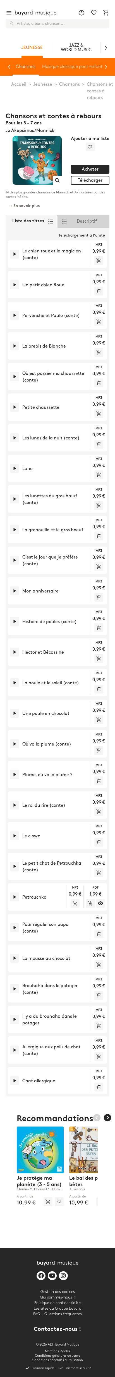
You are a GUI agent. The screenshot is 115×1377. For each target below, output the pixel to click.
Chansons (69, 84)
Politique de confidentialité (57, 1303)
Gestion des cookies (57, 1292)
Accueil (18, 84)
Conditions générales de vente (57, 1355)
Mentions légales (57, 1351)
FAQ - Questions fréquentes (57, 1314)
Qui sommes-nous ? (57, 1297)
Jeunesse (42, 84)
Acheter (90, 169)
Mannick (45, 131)
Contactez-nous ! (57, 1329)
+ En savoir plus (25, 206)
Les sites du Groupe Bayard (57, 1308)
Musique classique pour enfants (73, 67)
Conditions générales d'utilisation (57, 1360)
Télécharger (90, 180)
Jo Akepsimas (20, 131)
